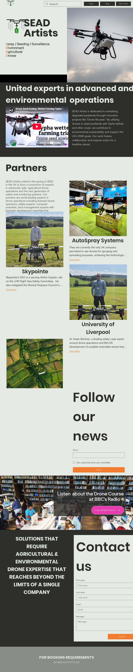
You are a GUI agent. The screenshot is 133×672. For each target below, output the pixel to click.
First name (80, 580)
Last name (80, 592)
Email (76, 450)
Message (80, 616)
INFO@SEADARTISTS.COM (66, 662)
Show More (11, 289)
